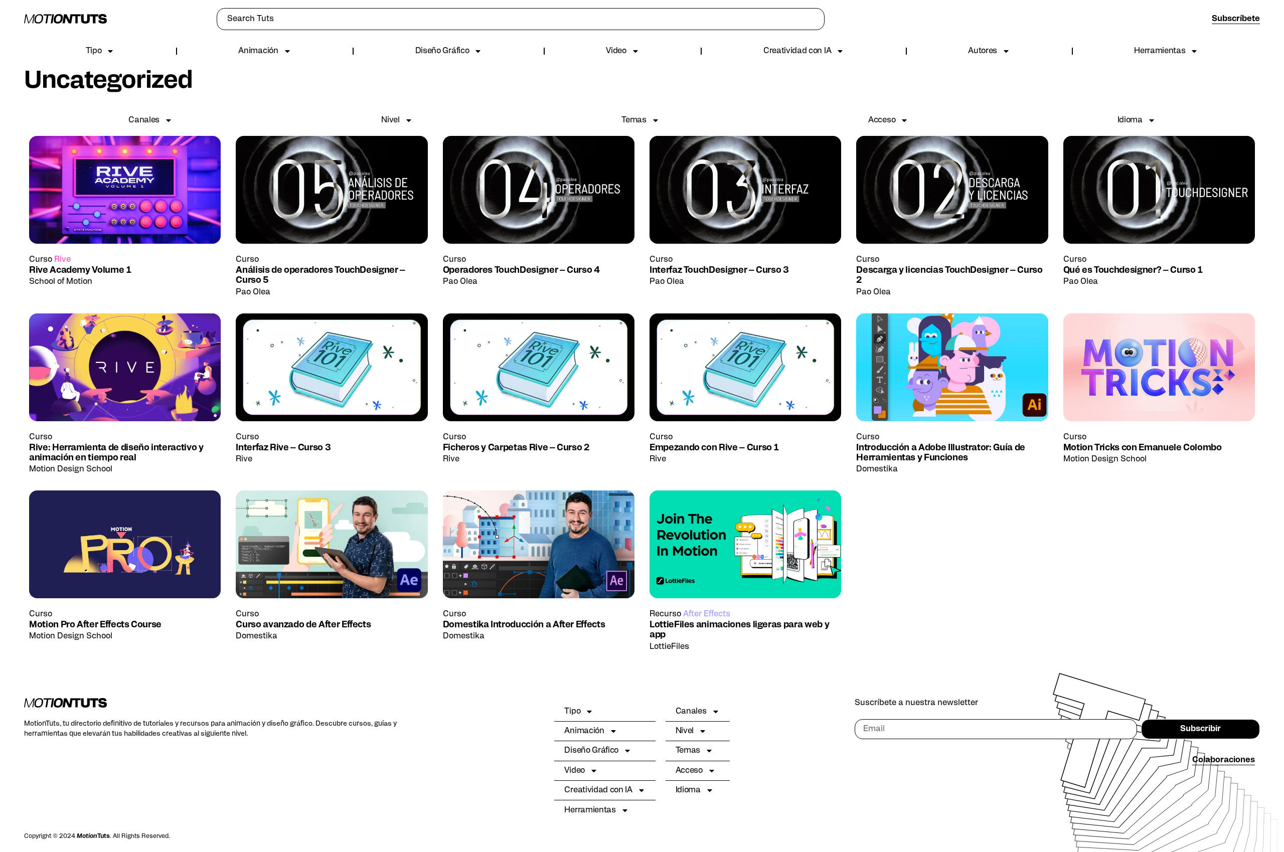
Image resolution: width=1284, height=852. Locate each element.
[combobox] (521, 19)
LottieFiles (669, 647)
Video (616, 51)
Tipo (94, 51)
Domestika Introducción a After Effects (524, 625)
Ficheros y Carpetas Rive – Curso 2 (516, 448)
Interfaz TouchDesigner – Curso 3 (719, 270)
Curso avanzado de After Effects (303, 625)
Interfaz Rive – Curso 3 (283, 448)
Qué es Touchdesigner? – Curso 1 (1133, 270)
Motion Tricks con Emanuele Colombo (1142, 448)
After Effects (706, 614)
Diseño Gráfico (442, 51)
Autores (982, 51)
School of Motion (60, 282)
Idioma (1130, 120)
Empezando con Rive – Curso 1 (714, 448)
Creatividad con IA (797, 51)
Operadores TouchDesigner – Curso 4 (521, 270)
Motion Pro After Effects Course (95, 625)
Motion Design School (70, 469)
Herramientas (1159, 51)
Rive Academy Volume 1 (80, 270)
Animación (258, 51)
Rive (62, 260)
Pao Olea (253, 292)
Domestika (877, 469)
